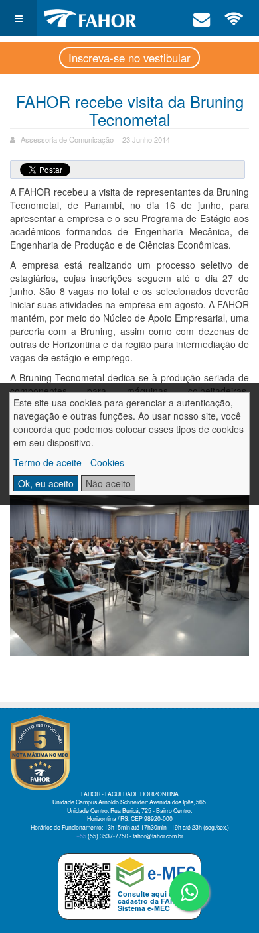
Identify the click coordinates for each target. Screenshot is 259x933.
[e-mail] (202, 18)
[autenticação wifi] (234, 18)
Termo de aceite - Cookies (68, 462)
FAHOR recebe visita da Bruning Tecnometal (130, 110)
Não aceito (108, 483)
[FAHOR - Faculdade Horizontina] (90, 18)
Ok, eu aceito (46, 483)
